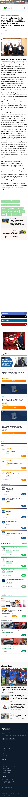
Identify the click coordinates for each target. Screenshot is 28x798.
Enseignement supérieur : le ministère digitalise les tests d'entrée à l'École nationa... (18, 715)
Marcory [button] (16, 211)
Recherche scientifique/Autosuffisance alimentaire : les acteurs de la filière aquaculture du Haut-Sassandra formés (10, 235)
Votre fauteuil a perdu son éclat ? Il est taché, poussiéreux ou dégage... (12, 611)
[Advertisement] (14, 254)
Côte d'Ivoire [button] (15, 202)
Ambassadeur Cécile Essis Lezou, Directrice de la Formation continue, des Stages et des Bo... (17, 707)
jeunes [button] (3, 214)
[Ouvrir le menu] (24, 8)
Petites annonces (7, 764)
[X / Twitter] (13, 739)
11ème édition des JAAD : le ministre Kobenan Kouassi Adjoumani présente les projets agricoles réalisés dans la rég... (17, 223)
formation (4, 124)
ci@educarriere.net (8, 785)
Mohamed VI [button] (15, 205)
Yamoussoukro (20, 94)
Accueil (3, 15)
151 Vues (12, 718)
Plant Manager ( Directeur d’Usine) (14, 473)
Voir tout (24, 353)
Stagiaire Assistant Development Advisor (15, 461)
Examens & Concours (8, 753)
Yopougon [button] (20, 208)
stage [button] (9, 214)
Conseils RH (6, 768)
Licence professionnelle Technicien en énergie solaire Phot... (15, 548)
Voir (15, 380)
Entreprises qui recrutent (9, 766)
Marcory (8, 89)
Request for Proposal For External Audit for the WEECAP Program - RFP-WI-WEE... (13, 373)
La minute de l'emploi (8, 751)
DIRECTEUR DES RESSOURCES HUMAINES (15, 532)
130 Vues (12, 701)
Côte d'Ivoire (9, 70)
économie (3, 137)
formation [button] (12, 208)
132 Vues (12, 711)
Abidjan (3, 59)
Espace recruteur (7, 772)
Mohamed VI (15, 96)
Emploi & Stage (6, 748)
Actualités (5, 746)
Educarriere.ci (9, 793)
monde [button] (15, 214)
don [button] (20, 214)
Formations (5, 755)
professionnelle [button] (6, 202)
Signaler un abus (6, 795)
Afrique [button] (10, 211)
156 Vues (3, 692)
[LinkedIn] (7, 739)
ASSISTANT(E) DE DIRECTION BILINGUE (15, 450)
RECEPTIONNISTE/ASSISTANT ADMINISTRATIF (13, 487)
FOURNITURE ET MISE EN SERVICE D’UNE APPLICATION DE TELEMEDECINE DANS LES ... (12, 427)
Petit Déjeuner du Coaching (12, 569)
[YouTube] (10, 739)
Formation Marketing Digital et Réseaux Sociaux (15, 580)
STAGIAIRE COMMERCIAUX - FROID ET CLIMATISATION (14, 499)
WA (24, 616)
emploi (19, 178)
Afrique (21, 161)
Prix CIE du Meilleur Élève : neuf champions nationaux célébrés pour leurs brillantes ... (18, 698)
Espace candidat (7, 770)
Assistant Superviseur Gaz (11, 521)
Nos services (6, 762)
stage (20, 141)
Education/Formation (12, 15)
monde (24, 167)
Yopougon (24, 96)
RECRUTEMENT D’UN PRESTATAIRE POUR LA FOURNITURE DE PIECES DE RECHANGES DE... (12, 400)
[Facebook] (3, 739)
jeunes (9, 100)
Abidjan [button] (4, 211)
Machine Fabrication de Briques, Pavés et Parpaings (13, 630)
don (13, 79)
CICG (6, 30)
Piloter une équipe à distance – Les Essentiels (14, 559)
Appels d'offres (6, 750)
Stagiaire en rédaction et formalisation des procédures (15, 510)
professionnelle (5, 66)
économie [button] (4, 208)
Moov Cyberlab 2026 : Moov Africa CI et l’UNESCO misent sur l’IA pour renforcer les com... (14, 689)
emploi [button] (22, 211)
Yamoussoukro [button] (6, 205)
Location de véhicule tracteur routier (10, 646)
